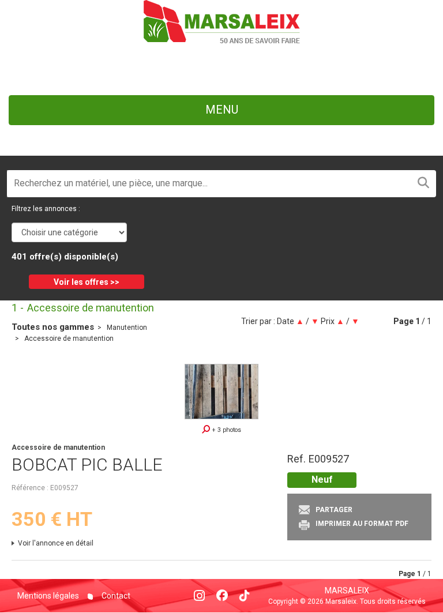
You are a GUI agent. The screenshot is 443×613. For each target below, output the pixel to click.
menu (221, 109)
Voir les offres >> (86, 282)
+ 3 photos (225, 430)
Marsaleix (347, 590)
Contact (115, 595)
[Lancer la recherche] (423, 183)
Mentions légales (48, 595)
